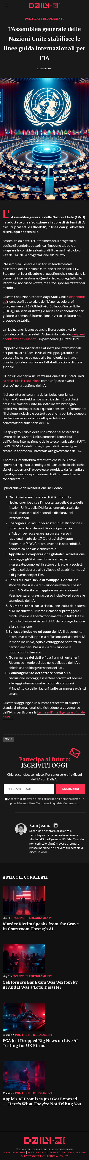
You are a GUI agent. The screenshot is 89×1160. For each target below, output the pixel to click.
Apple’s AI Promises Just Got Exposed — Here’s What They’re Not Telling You (42, 1101)
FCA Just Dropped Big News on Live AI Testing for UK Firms (40, 1043)
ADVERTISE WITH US (14, 1152)
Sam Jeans (39, 825)
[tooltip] (56, 825)
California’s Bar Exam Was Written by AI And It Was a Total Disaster (40, 985)
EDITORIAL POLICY (57, 1156)
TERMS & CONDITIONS (61, 1152)
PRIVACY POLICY (37, 1152)
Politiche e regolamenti (44, 18)
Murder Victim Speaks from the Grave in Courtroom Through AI (41, 926)
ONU (8, 739)
